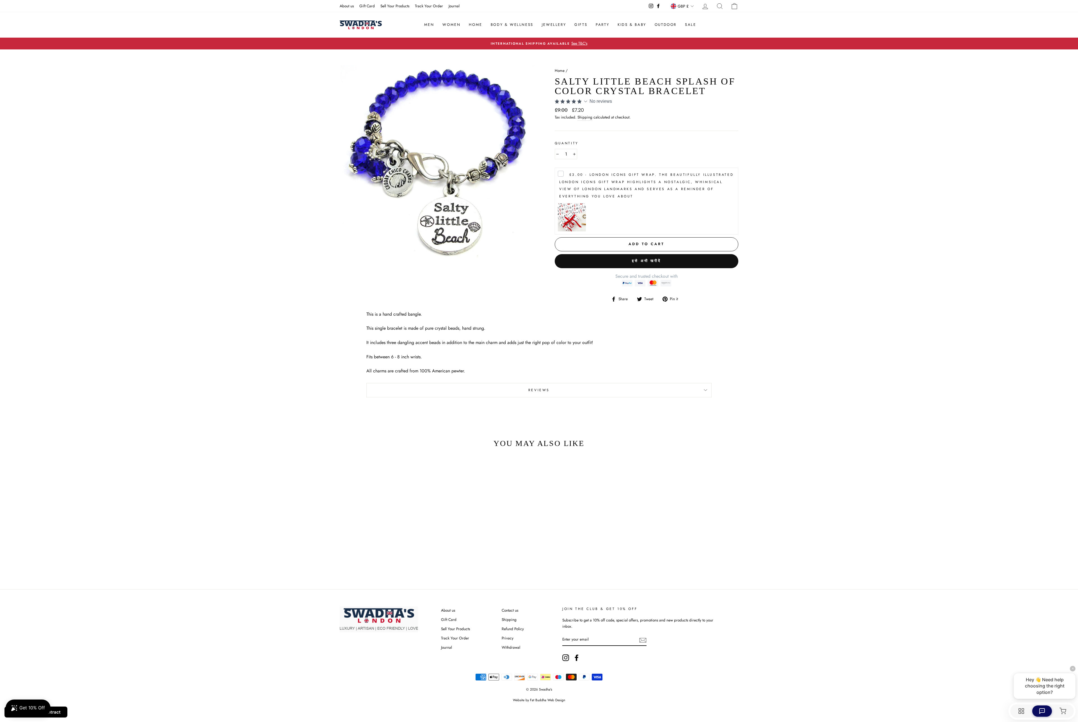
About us (347, 6)
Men (429, 24)
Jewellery (554, 24)
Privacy (507, 638)
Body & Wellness (512, 24)
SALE (690, 24)
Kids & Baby (632, 24)
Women (451, 24)
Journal (454, 6)
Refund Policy (513, 629)
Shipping (584, 117)
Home (475, 24)
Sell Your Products (394, 6)
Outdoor (666, 24)
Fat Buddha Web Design (547, 700)
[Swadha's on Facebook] (576, 657)
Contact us (510, 610)
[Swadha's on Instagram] (565, 657)
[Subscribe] (643, 639)
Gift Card (367, 6)
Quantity (567, 143)
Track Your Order (429, 6)
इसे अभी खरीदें (646, 260)
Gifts (580, 24)
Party (602, 24)
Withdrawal (511, 647)
